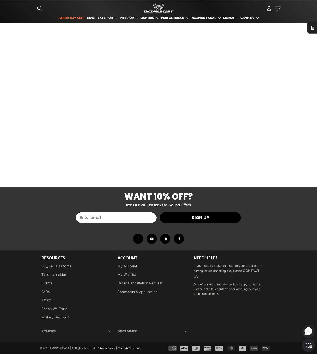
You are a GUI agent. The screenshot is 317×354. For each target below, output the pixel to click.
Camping (247, 17)
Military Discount (55, 317)
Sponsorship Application (137, 292)
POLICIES (48, 331)
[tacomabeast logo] (158, 8)
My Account (127, 266)
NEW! (91, 17)
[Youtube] (152, 239)
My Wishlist (127, 274)
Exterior (106, 17)
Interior (127, 17)
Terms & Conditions (129, 348)
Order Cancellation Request (140, 283)
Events (46, 283)
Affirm (46, 300)
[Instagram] (165, 239)
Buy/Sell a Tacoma (56, 266)
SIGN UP (200, 218)
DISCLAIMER (127, 331)
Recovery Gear (204, 17)
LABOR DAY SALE (71, 18)
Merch (229, 17)
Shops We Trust (54, 309)
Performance (173, 17)
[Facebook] (138, 239)
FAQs (45, 292)
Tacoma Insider (53, 274)
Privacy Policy (106, 348)
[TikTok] (179, 239)
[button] (308, 331)
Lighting (147, 17)
